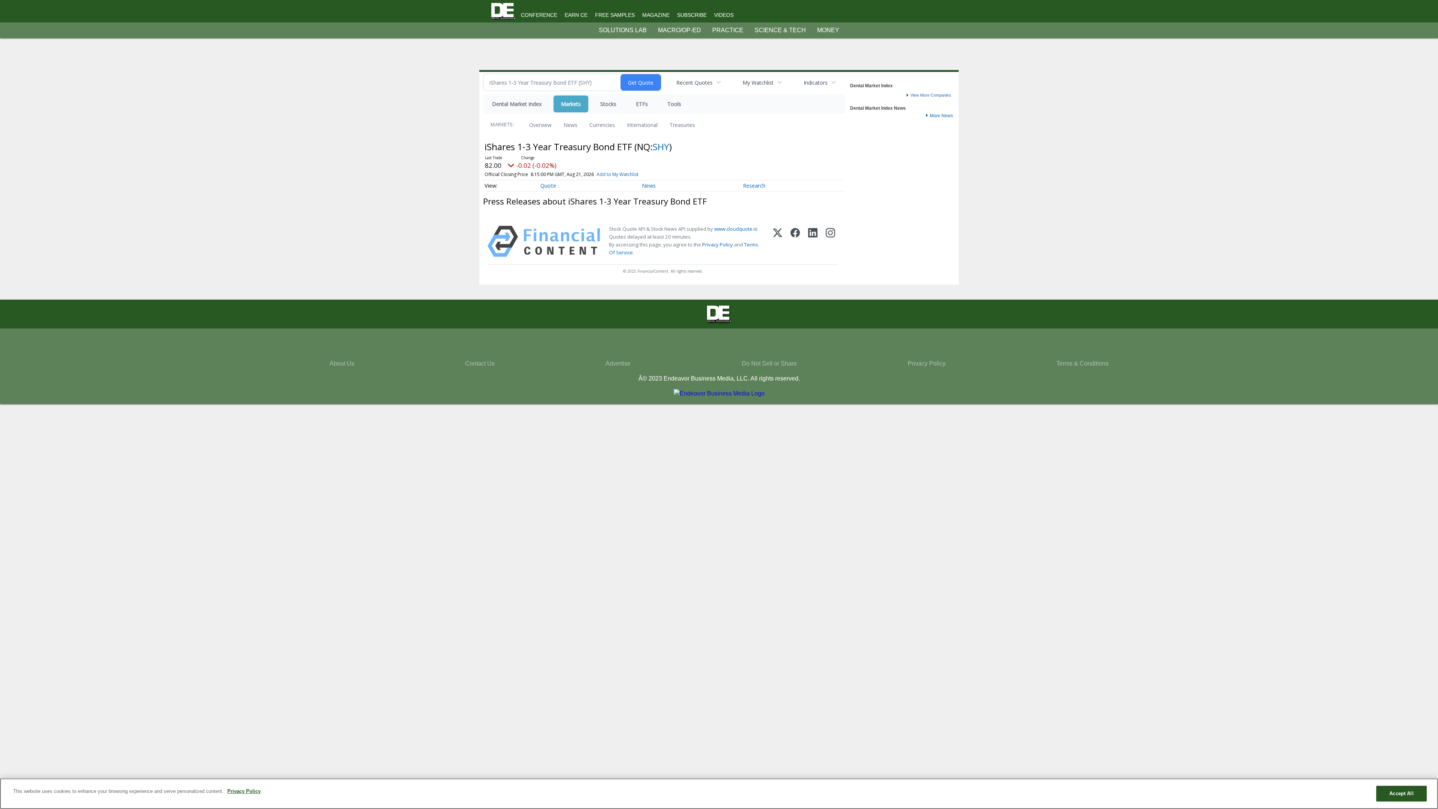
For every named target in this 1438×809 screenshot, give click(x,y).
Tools (674, 103)
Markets (571, 103)
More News (941, 115)
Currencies (602, 124)
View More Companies (930, 95)
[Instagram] (830, 241)
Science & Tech (780, 30)
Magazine (656, 15)
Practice (727, 30)
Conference (539, 15)
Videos (724, 15)
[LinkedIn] (812, 241)
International (642, 124)
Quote (548, 185)
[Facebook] (795, 241)
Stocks (608, 103)
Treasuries (682, 124)
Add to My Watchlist (617, 174)
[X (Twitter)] (777, 241)
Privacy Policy (717, 244)
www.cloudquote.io (736, 228)
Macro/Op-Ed (679, 30)
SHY (661, 146)
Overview (540, 124)
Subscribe (692, 15)
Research (754, 185)
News (570, 124)
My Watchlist (758, 82)
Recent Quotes (694, 82)
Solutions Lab (623, 30)
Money (828, 30)
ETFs (642, 103)
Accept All (1401, 793)
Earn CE (576, 15)
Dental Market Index (516, 103)
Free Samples (615, 15)
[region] (719, 793)
